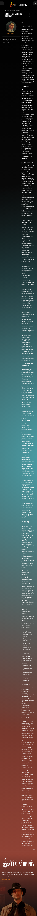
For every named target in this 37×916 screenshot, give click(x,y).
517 (6, 38)
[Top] (34, 849)
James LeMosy (11, 33)
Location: (4, 40)
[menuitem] (4, 879)
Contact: (4, 42)
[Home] (18, 863)
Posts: (4, 38)
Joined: (4, 39)
